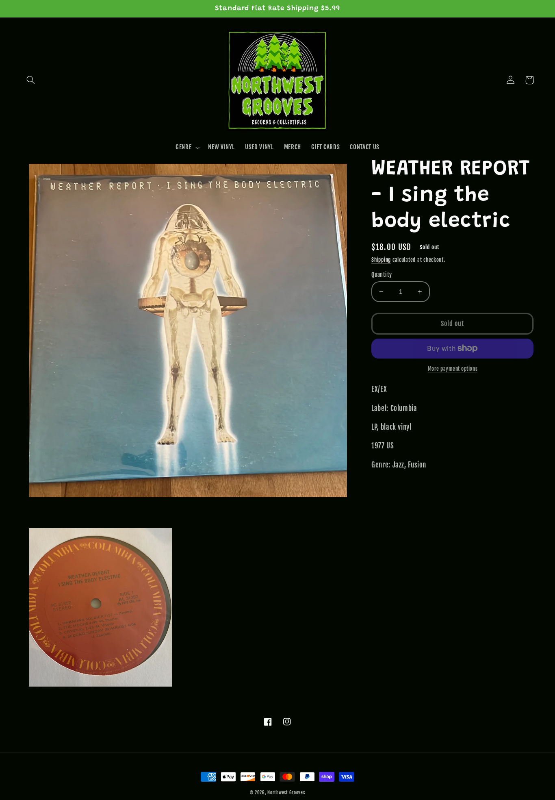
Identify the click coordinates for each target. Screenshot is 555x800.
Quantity (381, 274)
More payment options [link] (453, 368)
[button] (31, 80)
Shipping (381, 260)
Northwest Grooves (286, 793)
